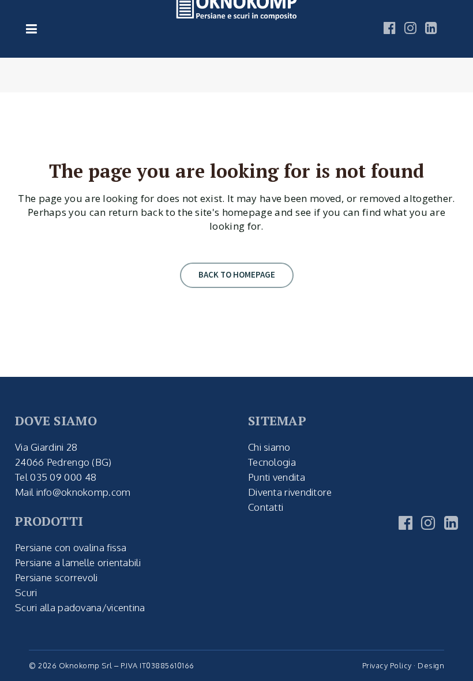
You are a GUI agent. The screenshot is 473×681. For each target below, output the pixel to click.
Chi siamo (269, 447)
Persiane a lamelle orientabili (78, 562)
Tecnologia (272, 462)
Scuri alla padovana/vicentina (80, 607)
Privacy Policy (387, 665)
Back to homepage (236, 274)
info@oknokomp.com (83, 492)
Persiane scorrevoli (56, 577)
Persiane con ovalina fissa (71, 547)
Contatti (265, 507)
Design (431, 665)
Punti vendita (276, 477)
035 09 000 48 (63, 477)
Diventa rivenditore (290, 492)
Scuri (26, 592)
